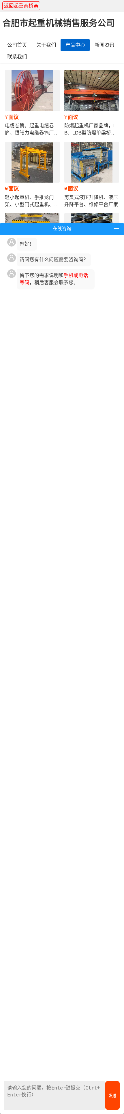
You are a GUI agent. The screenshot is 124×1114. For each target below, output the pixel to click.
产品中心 (75, 45)
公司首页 (17, 45)
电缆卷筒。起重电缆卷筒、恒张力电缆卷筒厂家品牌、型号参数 (32, 133)
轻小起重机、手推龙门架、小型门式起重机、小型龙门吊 (32, 205)
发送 (112, 1096)
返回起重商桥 (18, 6)
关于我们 (46, 45)
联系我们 (17, 57)
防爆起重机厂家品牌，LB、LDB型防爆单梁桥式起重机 (90, 133)
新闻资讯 (104, 45)
